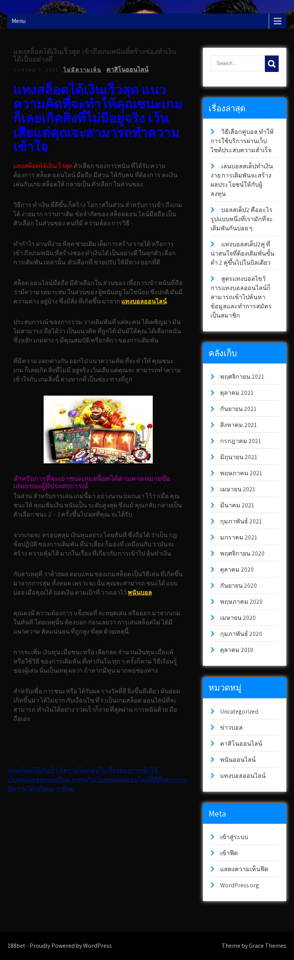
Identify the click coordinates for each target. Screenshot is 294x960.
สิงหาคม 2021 (238, 425)
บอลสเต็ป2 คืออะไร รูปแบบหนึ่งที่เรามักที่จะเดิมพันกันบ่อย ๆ (242, 219)
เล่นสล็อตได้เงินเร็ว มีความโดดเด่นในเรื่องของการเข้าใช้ (83, 770)
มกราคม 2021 (238, 537)
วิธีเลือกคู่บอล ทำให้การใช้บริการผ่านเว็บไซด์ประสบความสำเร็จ (242, 141)
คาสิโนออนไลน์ (127, 69)
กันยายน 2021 (238, 409)
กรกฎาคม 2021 (240, 441)
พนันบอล (140, 592)
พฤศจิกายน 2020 (242, 553)
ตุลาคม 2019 (236, 650)
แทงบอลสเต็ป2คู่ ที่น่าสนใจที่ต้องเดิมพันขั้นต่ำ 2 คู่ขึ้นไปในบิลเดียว (242, 253)
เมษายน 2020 (238, 618)
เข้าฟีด (229, 853)
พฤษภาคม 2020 (241, 602)
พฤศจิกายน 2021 (242, 377)
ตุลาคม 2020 (237, 570)
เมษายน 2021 (237, 489)
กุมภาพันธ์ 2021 (241, 521)
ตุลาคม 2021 (236, 393)
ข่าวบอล (231, 728)
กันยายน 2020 (238, 586)
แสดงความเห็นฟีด (244, 869)
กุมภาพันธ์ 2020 (241, 634)
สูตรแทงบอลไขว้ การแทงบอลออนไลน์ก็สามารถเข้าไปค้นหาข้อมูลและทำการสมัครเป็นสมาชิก (241, 297)
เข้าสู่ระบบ (234, 837)
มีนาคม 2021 (237, 505)
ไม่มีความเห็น (82, 70)
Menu (18, 21)
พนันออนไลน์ (238, 760)
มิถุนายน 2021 (238, 457)
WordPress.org (239, 885)
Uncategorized (239, 711)
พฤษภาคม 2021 (241, 473)
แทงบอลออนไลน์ (144, 301)
